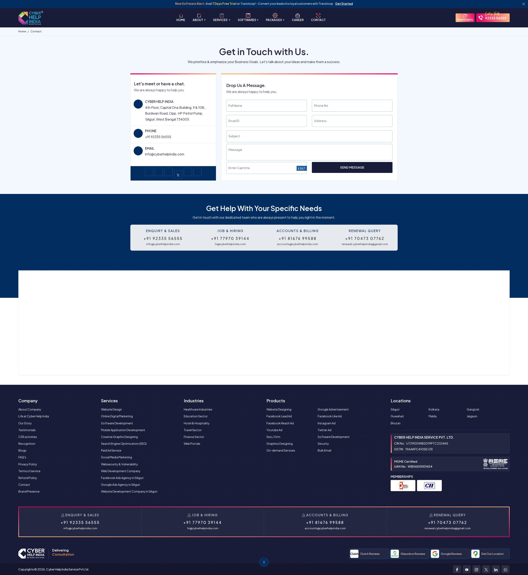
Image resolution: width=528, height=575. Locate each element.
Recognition (26, 443)
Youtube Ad (274, 430)
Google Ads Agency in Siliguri (120, 484)
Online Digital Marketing (117, 416)
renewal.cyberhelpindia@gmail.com (365, 244)
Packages (274, 20)
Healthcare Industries (198, 409)
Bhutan (396, 423)
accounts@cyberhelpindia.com (297, 244)
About (198, 20)
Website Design (111, 409)
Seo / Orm (273, 437)
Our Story (25, 423)
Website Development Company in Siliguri (129, 491)
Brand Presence (29, 491)
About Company (29, 409)
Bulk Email (324, 450)
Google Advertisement (333, 409)
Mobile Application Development (123, 430)
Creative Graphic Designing (119, 437)
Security (323, 443)
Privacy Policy (27, 464)
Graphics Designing (279, 443)
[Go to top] (264, 562)
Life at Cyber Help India (33, 416)
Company (28, 400)
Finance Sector (194, 437)
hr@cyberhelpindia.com (230, 244)
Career (298, 20)
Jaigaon (472, 416)
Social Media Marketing (116, 457)
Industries (194, 400)
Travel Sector (193, 430)
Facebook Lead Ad (279, 416)
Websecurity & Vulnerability (119, 464)
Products (275, 400)
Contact (318, 20)
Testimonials (27, 430)
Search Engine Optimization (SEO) (124, 443)
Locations (401, 400)
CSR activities (27, 437)
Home (180, 20)
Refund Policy (27, 478)
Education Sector (196, 416)
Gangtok (473, 409)
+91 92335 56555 (158, 137)
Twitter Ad (324, 430)
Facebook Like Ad (330, 416)
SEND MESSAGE (352, 167)
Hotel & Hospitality (197, 423)
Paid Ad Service (111, 450)
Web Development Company (120, 471)
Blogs (22, 450)
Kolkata (434, 409)
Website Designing (278, 409)
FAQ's (22, 457)
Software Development (117, 423)
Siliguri (395, 409)
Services (220, 20)
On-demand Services (280, 450)
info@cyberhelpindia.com (163, 244)
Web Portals (192, 443)
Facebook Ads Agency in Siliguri (122, 478)
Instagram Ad (327, 423)
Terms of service (29, 471)
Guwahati (397, 416)
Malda (433, 416)
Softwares (247, 20)
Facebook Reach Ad (280, 423)
